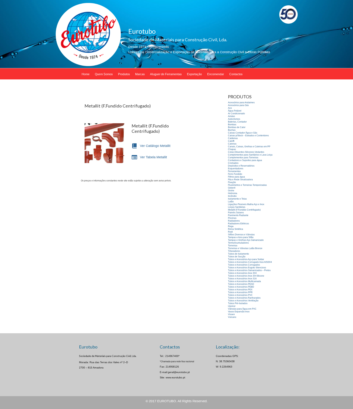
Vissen (231, 314)
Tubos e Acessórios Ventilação (243, 300)
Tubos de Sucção (236, 256)
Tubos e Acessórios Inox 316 (242, 278)
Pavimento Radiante (238, 215)
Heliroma (232, 193)
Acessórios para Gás (238, 105)
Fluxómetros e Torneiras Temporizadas (247, 185)
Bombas (232, 124)
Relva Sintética (235, 229)
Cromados (233, 163)
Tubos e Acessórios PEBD (241, 287)
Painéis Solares (236, 212)
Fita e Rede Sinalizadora (240, 179)
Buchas (232, 130)
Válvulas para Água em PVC (242, 309)
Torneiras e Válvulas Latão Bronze (245, 248)
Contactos (236, 74)
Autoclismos (234, 119)
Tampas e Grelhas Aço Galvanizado (246, 240)
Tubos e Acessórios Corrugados (244, 265)
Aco (230, 108)
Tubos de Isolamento (238, 254)
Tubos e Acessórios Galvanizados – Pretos (249, 270)
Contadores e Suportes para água (245, 160)
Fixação (232, 182)
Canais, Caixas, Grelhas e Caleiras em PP (249, 146)
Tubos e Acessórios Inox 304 (242, 273)
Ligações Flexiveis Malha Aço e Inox (246, 204)
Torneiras (232, 245)
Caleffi (231, 141)
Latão (231, 201)
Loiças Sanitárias (236, 207)
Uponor (232, 306)
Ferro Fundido (235, 174)
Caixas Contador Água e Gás (242, 133)
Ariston (231, 116)
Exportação (194, 74)
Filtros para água (236, 177)
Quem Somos (104, 74)
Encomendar (215, 74)
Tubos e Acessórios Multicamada (244, 281)
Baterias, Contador (237, 121)
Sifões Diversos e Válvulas (241, 234)
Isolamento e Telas (237, 199)
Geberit (231, 188)
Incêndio (232, 196)
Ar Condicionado (236, 113)
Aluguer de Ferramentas (166, 74)
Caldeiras (233, 138)
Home (86, 74)
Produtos (124, 74)
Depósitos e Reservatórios (241, 166)
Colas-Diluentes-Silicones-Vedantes (246, 152)
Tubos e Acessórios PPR (240, 292)
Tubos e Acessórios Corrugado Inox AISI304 (250, 262)
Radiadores (234, 221)
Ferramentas (234, 171)
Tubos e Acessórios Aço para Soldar (246, 259)
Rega (230, 226)
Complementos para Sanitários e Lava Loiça (250, 155)
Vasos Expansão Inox (238, 311)
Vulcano (232, 317)
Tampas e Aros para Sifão (241, 237)
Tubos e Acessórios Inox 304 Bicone (246, 276)
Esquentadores (235, 168)
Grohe (231, 190)
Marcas (140, 74)
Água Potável (234, 110)
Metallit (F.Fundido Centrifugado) (244, 210)
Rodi (230, 232)
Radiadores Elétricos (238, 223)
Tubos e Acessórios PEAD (241, 284)
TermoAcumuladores (238, 243)
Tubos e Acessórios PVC (240, 295)
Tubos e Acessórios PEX (240, 289)
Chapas (232, 149)
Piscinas (232, 218)
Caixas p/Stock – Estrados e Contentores (248, 135)
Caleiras (232, 144)
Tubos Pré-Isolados (237, 303)
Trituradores (234, 251)
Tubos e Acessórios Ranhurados (244, 298)
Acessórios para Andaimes (241, 102)
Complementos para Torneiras (243, 157)
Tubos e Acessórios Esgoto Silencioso (247, 267)
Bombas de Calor (236, 127)
